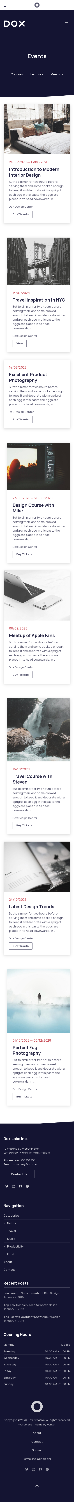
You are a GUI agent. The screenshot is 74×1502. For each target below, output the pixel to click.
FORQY (51, 1424)
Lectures (37, 74)
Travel (11, 1231)
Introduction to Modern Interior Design (34, 172)
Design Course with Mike (33, 508)
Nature (12, 1223)
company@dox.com (26, 1164)
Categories (12, 1216)
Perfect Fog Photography (27, 1050)
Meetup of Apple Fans (32, 635)
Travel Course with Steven (32, 779)
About (8, 1262)
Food (10, 1254)
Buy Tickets (21, 214)
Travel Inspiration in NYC (39, 300)
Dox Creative (36, 1420)
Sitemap (37, 1450)
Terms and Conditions (37, 1459)
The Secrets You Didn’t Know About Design (32, 1317)
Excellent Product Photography (28, 377)
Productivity (15, 1246)
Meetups (57, 74)
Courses (17, 74)
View (21, 344)
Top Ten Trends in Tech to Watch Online (30, 1305)
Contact (9, 1270)
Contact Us (19, 1174)
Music (11, 1239)
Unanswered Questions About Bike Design (31, 1293)
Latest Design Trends (31, 907)
